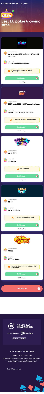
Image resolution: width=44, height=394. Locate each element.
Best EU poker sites (14, 369)
